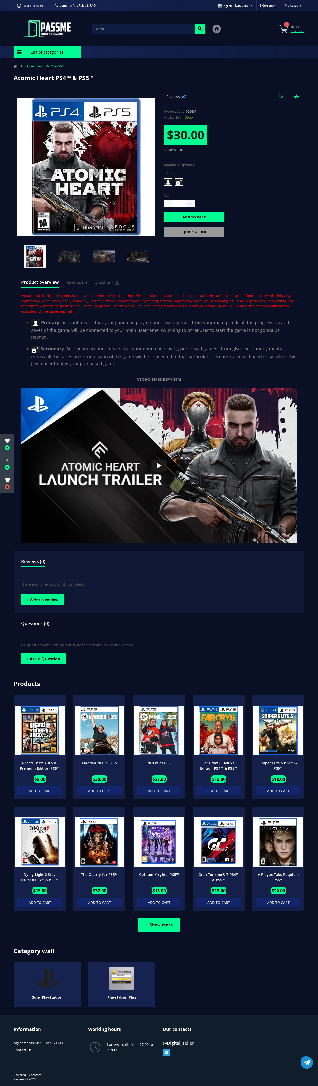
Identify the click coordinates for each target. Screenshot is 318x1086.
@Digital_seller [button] (178, 1043)
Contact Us (23, 1050)
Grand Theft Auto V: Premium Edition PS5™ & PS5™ (40, 768)
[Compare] (296, 96)
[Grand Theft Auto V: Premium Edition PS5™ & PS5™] (40, 730)
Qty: (167, 195)
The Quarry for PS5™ (99, 874)
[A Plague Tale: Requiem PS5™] (278, 841)
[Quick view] (58, 718)
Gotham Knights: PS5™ (159, 874)
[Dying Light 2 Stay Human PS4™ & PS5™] (40, 841)
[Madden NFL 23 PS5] (99, 730)
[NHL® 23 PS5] (159, 730)
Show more (161, 925)
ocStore (36, 1075)
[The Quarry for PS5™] (99, 841)
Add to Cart (194, 217)
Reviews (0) (76, 282)
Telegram (166, 1052)
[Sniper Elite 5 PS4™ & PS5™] (278, 730)
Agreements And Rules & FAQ (75, 5)
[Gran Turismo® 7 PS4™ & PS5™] (218, 841)
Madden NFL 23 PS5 (99, 763)
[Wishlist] (281, 96)
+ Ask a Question (43, 659)
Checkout (297, 31)
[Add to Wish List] (58, 702)
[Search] (200, 29)
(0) (184, 96)
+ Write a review (42, 600)
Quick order (194, 231)
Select (170, 173)
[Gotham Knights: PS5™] (159, 841)
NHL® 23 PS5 (159, 763)
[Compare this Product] (58, 710)
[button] (7, 483)
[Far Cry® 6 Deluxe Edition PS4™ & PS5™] (218, 730)
